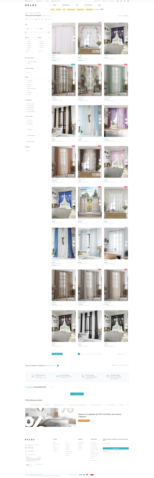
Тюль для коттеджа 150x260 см (83, 100)
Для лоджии (68, 453)
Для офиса (68, 449)
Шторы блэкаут (89, 9)
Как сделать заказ (93, 454)
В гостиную (55, 449)
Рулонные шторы (88, 5)
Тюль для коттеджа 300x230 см (83, 263)
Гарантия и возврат (94, 447)
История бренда (81, 442)
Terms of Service (55, 475)
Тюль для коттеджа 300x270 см (57, 141)
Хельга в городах (93, 460)
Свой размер (27, 50)
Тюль (77, 5)
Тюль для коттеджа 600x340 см (83, 141)
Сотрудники (80, 447)
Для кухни (55, 451)
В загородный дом (69, 451)
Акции (99, 5)
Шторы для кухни (71, 9)
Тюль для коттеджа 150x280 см (57, 100)
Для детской (68, 447)
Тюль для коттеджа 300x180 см (57, 58)
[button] (54, 38)
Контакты (92, 458)
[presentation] (128, 405)
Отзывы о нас (92, 456)
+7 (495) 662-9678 (30, 451)
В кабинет (67, 455)
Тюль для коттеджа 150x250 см (57, 305)
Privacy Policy (47, 475)
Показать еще (57, 354)
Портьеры (59, 9)
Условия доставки (93, 444)
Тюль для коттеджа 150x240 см (109, 100)
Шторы (54, 5)
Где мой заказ (93, 442)
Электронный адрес (106, 443)
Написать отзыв (77, 393)
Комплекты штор (66, 5)
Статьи (79, 449)
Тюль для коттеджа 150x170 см (109, 58)
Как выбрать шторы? (94, 449)
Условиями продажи (106, 451)
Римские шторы (56, 447)
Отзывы (28, 386)
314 (98, 353)
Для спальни (68, 444)
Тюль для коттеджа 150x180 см (83, 58)
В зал (67, 442)
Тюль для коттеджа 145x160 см (109, 263)
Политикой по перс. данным (119, 450)
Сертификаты (80, 444)
